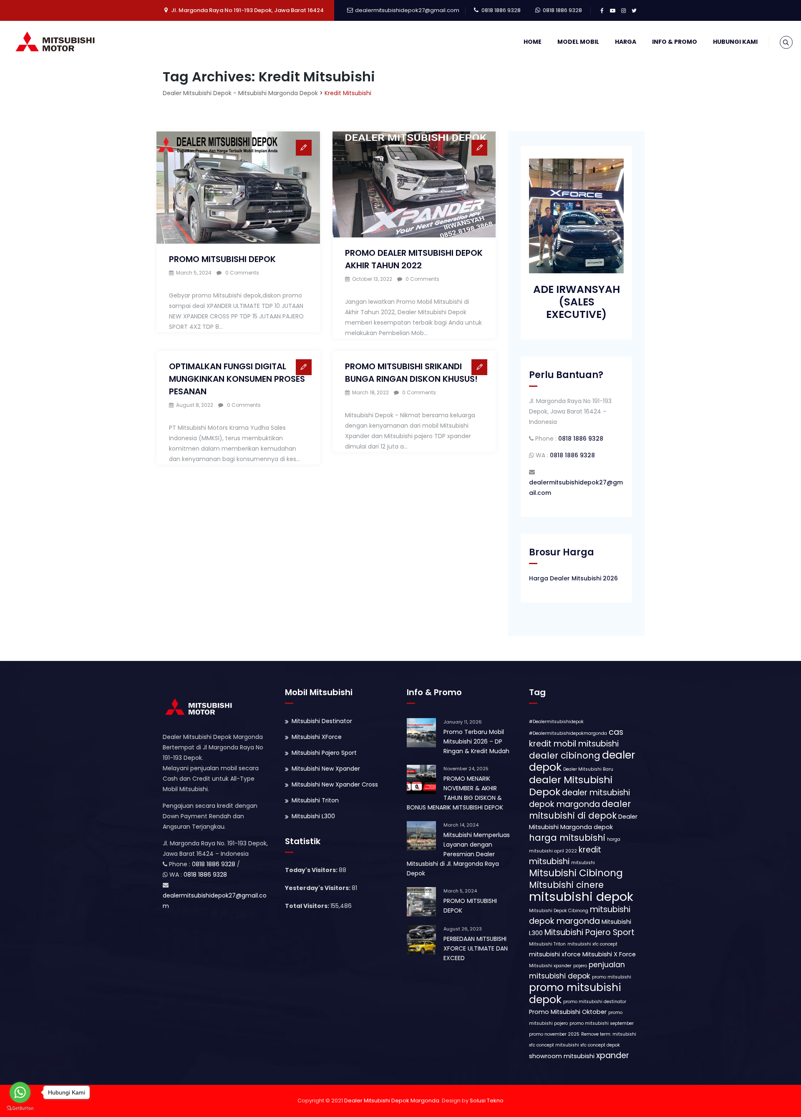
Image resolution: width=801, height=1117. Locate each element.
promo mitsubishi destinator (594, 1001)
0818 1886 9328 (501, 10)
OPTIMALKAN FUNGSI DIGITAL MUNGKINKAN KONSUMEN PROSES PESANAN (237, 379)
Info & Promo (674, 42)
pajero (580, 966)
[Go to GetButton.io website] (20, 1108)
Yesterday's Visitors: (318, 888)
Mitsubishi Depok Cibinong (558, 911)
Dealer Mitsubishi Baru (588, 769)
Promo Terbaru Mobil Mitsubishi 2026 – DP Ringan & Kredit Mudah (476, 741)
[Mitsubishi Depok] (200, 706)
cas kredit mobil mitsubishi (576, 737)
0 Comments (242, 272)
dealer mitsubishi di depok (580, 810)
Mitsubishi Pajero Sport (324, 753)
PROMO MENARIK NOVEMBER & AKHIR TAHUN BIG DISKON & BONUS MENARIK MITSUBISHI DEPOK (455, 793)
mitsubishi (583, 863)
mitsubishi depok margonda (579, 915)
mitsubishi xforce (555, 954)
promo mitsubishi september (601, 1023)
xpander (612, 1055)
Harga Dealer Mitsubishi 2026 (573, 578)
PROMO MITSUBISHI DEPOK (222, 259)
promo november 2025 (554, 1034)
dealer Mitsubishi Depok (570, 786)
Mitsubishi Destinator (322, 721)
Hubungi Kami (735, 42)
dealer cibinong (564, 755)
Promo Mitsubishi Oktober (568, 1012)
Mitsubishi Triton (315, 800)
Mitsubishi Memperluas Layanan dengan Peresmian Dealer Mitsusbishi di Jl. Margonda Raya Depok (458, 854)
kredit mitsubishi (565, 855)
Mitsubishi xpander (550, 966)
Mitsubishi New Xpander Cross (335, 784)
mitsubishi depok (581, 896)
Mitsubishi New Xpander (326, 768)
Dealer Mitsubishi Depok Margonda (391, 1100)
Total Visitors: (307, 906)
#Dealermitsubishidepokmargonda (568, 733)
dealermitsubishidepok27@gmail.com (407, 10)
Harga (625, 42)
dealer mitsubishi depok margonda (579, 798)
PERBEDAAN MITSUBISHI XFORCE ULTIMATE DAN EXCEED (475, 948)
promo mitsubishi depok (575, 993)
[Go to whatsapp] (20, 1092)
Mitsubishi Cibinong (576, 873)
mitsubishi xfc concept (592, 944)
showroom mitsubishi (561, 1056)
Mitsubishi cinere (566, 885)
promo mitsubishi (611, 977)
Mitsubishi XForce (317, 737)
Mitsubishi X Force (609, 954)
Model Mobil (578, 42)
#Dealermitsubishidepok (556, 722)
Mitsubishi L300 (313, 816)
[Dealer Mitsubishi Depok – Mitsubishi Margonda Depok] (57, 42)
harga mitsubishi (567, 838)
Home (533, 42)
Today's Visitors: (312, 870)
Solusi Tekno (487, 1100)
